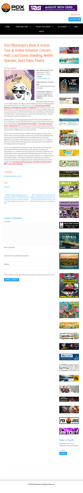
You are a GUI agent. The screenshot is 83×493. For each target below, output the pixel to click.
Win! (76, 27)
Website (6, 264)
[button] (30, 26)
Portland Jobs (22, 27)
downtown (13, 176)
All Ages (6, 176)
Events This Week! (43, 27)
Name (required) (9, 247)
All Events (62, 27)
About (41, 31)
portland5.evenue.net (43, 78)
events (19, 176)
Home (7, 27)
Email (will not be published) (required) (16, 256)
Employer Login (75, 14)
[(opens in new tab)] (53, 8)
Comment (7, 221)
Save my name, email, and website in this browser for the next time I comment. (29, 275)
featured (7, 187)
